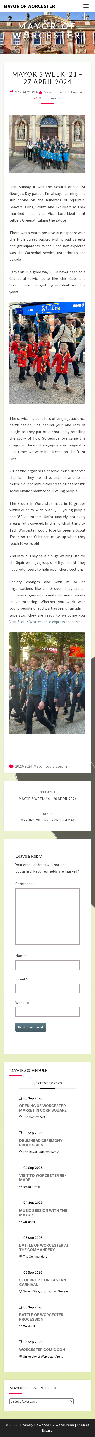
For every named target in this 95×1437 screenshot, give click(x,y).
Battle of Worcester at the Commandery (44, 1247)
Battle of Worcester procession (41, 1317)
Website (22, 1002)
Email (21, 979)
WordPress (65, 1425)
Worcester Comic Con (42, 1349)
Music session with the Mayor (43, 1212)
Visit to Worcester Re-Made (42, 1177)
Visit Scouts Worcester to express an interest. (47, 621)
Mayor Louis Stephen (64, 92)
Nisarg (47, 1430)
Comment (25, 883)
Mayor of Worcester (29, 6)
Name (21, 955)
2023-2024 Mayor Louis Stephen (42, 766)
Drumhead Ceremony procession (41, 1142)
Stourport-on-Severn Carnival (42, 1282)
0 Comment (50, 98)
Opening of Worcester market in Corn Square (43, 1108)
